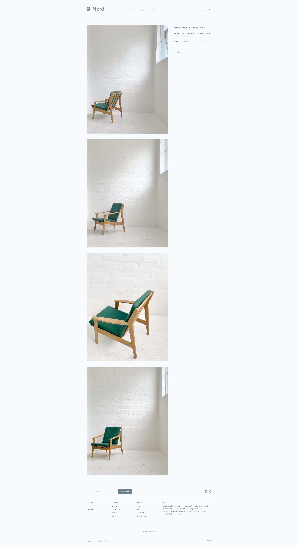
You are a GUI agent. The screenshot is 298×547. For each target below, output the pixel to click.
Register (90, 509)
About (141, 10)
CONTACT (140, 506)
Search (114, 506)
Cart (203, 10)
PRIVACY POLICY (142, 516)
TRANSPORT (141, 512)
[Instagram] (210, 491)
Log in (89, 506)
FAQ (138, 509)
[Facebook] (206, 491)
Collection (130, 10)
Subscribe (125, 491)
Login (195, 10)
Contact (150, 10)
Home (89, 541)
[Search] (210, 11)
